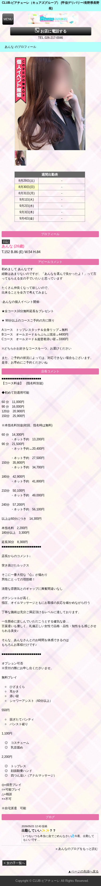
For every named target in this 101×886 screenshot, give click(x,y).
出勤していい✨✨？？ (39, 830)
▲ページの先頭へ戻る (83, 871)
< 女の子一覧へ (14, 863)
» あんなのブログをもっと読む (77, 849)
